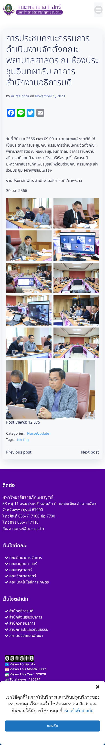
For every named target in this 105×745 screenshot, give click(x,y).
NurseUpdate (38, 433)
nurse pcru (20, 96)
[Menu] (98, 10)
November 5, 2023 (50, 96)
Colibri (53, 729)
